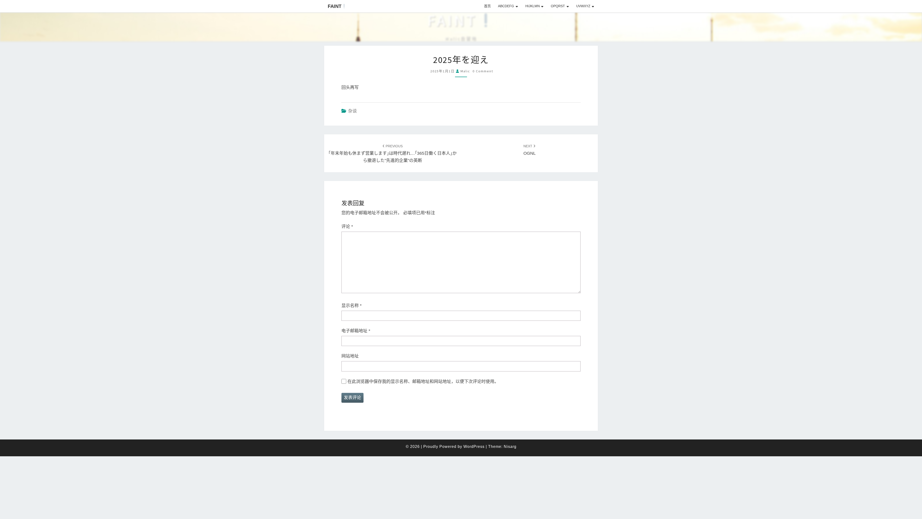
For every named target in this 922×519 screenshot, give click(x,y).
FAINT (334, 6)
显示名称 (351, 305)
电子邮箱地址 (355, 330)
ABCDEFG (506, 6)
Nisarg (510, 447)
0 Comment (483, 71)
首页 (487, 6)
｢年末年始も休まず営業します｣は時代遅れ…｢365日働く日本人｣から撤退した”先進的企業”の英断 (392, 153)
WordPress (474, 447)
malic (465, 71)
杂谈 (352, 111)
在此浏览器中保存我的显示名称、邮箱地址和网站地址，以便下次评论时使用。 (423, 381)
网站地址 (350, 356)
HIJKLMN (532, 6)
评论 (347, 226)
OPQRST (558, 6)
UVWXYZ (583, 6)
